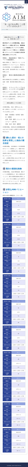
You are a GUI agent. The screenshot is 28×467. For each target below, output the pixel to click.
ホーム (3, 29)
